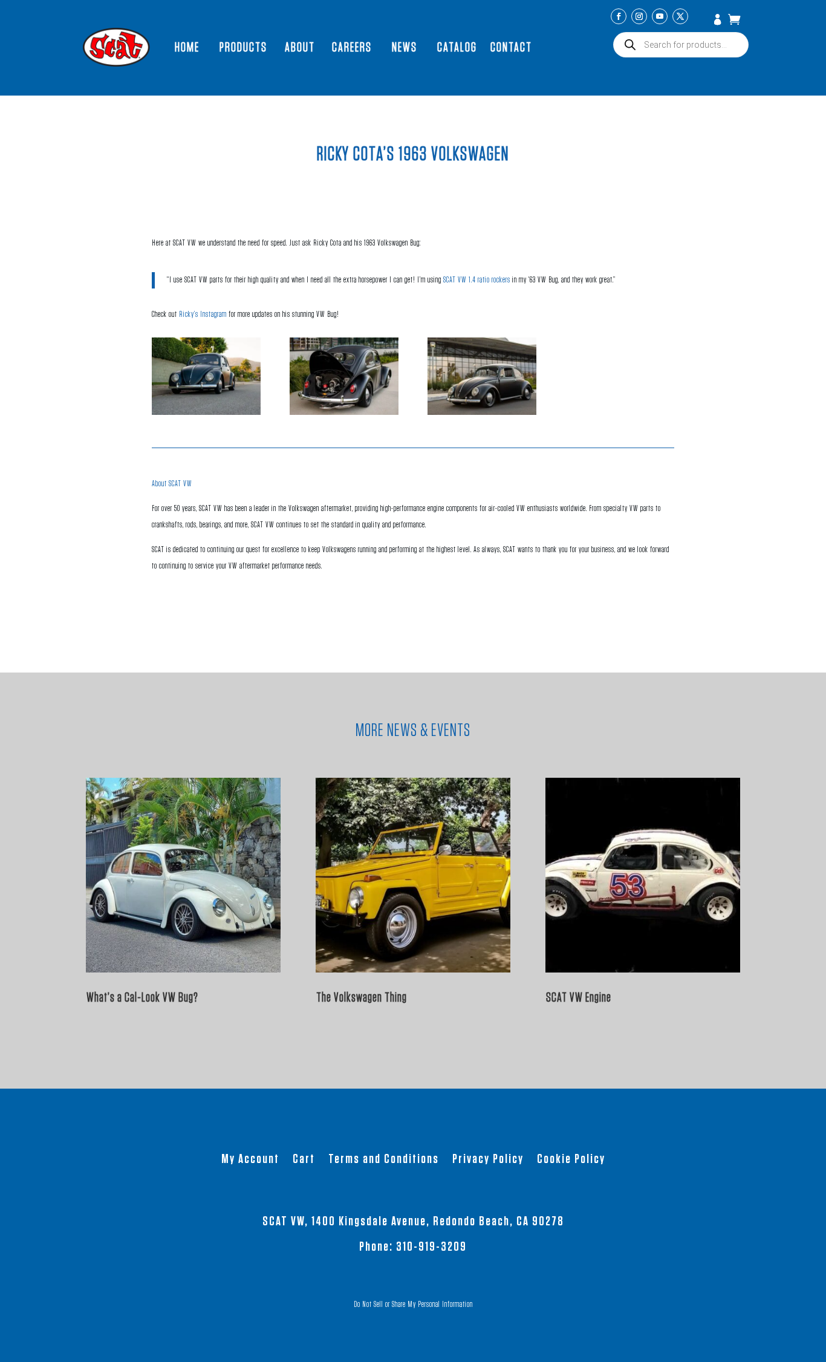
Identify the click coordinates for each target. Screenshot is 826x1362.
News (404, 47)
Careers (352, 47)
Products (243, 47)
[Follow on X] (680, 16)
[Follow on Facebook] (618, 16)
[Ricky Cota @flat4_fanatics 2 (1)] (344, 412)
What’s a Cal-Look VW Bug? (142, 997)
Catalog (457, 47)
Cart (304, 1160)
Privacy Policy (488, 1160)
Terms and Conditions (383, 1160)
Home (187, 47)
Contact (511, 47)
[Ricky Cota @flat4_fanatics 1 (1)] (482, 412)
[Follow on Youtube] (660, 16)
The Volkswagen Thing (361, 997)
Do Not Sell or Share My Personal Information (413, 1304)
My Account (719, 20)
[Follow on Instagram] (639, 16)
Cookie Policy (571, 1160)
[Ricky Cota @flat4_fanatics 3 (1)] (206, 412)
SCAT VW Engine (578, 997)
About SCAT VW (172, 484)
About (300, 47)
